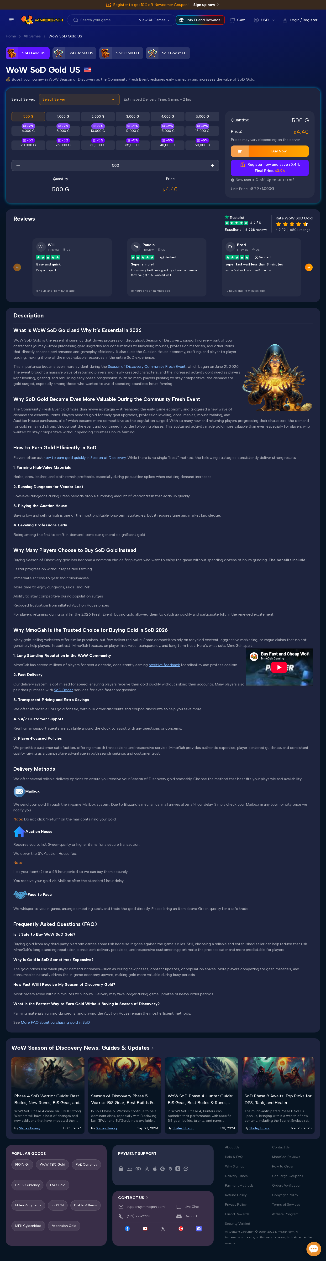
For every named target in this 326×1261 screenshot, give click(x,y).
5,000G (202, 116)
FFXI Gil (58, 1205)
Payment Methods (239, 1185)
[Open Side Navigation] (11, 19)
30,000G (97, 145)
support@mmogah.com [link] (146, 1207)
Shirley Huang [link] (29, 1128)
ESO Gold (57, 1185)
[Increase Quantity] (213, 165)
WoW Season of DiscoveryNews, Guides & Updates (80, 1047)
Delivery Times (236, 1176)
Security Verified (237, 1224)
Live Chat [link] (192, 1207)
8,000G (63, 131)
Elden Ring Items (28, 1205)
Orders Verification (286, 1185)
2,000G (98, 116)
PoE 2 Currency (27, 1185)
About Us (232, 1147)
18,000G (202, 131)
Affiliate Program (285, 1214)
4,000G (167, 116)
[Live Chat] (313, 1249)
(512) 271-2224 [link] (138, 1216)
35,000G (132, 145)
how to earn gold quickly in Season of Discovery (85, 457)
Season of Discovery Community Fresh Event (147, 366)
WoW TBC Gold (52, 1164)
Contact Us (281, 1147)
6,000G (28, 131)
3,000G (132, 116)
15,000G (168, 131)
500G (28, 116)
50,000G (202, 145)
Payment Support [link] (137, 1153)
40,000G (167, 145)
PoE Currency (86, 1164)
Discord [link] (191, 1216)
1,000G (63, 116)
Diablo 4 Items (85, 1205)
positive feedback (164, 665)
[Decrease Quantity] (18, 165)
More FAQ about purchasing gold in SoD (55, 1022)
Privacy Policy (236, 1205)
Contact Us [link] (131, 1197)
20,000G (28, 145)
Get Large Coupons (287, 1176)
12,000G (133, 131)
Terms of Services (286, 1205)
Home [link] (11, 36)
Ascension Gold (64, 1226)
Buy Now (279, 151)
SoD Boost (63, 690)
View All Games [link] (152, 20)
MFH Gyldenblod (28, 1226)
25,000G (63, 145)
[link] (27, 20)
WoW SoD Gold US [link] (65, 36)
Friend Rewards (237, 1214)
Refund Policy (236, 1195)
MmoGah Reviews (286, 1157)
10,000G (98, 131)
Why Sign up (235, 1166)
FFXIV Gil (22, 1164)
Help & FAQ (234, 1157)
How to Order (283, 1166)
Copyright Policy (285, 1195)
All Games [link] (32, 36)
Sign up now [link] (204, 4)
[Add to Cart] (240, 151)
